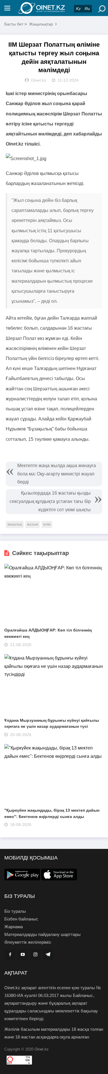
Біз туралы (15, 911)
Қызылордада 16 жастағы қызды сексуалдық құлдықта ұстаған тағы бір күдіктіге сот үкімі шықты (50, 501)
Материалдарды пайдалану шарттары (42, 934)
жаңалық (14, 524)
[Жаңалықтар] (54, 8)
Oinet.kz (42, 1049)
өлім (46, 524)
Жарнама (13, 926)
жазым (32, 524)
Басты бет (13, 24)
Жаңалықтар (41, 24)
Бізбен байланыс (21, 918)
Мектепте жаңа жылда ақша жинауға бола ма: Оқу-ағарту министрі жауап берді (56, 474)
